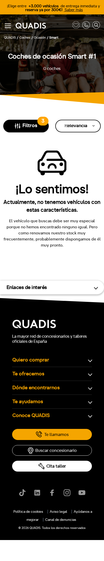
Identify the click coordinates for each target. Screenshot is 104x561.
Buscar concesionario (56, 450)
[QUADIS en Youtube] (82, 492)
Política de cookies (28, 512)
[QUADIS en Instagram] (67, 492)
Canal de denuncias (60, 520)
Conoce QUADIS (31, 415)
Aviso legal (58, 512)
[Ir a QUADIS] (43, 26)
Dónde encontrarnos (36, 387)
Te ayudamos (27, 401)
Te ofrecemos (28, 373)
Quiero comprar (30, 359)
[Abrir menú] (8, 26)
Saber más (73, 10)
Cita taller (56, 466)
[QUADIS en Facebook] (52, 492)
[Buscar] (96, 26)
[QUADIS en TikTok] (22, 492)
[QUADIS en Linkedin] (37, 492)
